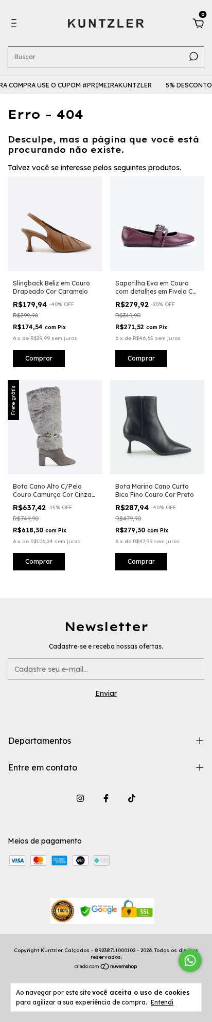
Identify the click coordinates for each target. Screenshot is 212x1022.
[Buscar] (193, 56)
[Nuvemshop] (106, 967)
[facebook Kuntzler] (106, 798)
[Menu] (16, 24)
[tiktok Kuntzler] (132, 798)
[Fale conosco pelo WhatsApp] (190, 960)
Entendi (162, 1002)
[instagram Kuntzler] (80, 798)
